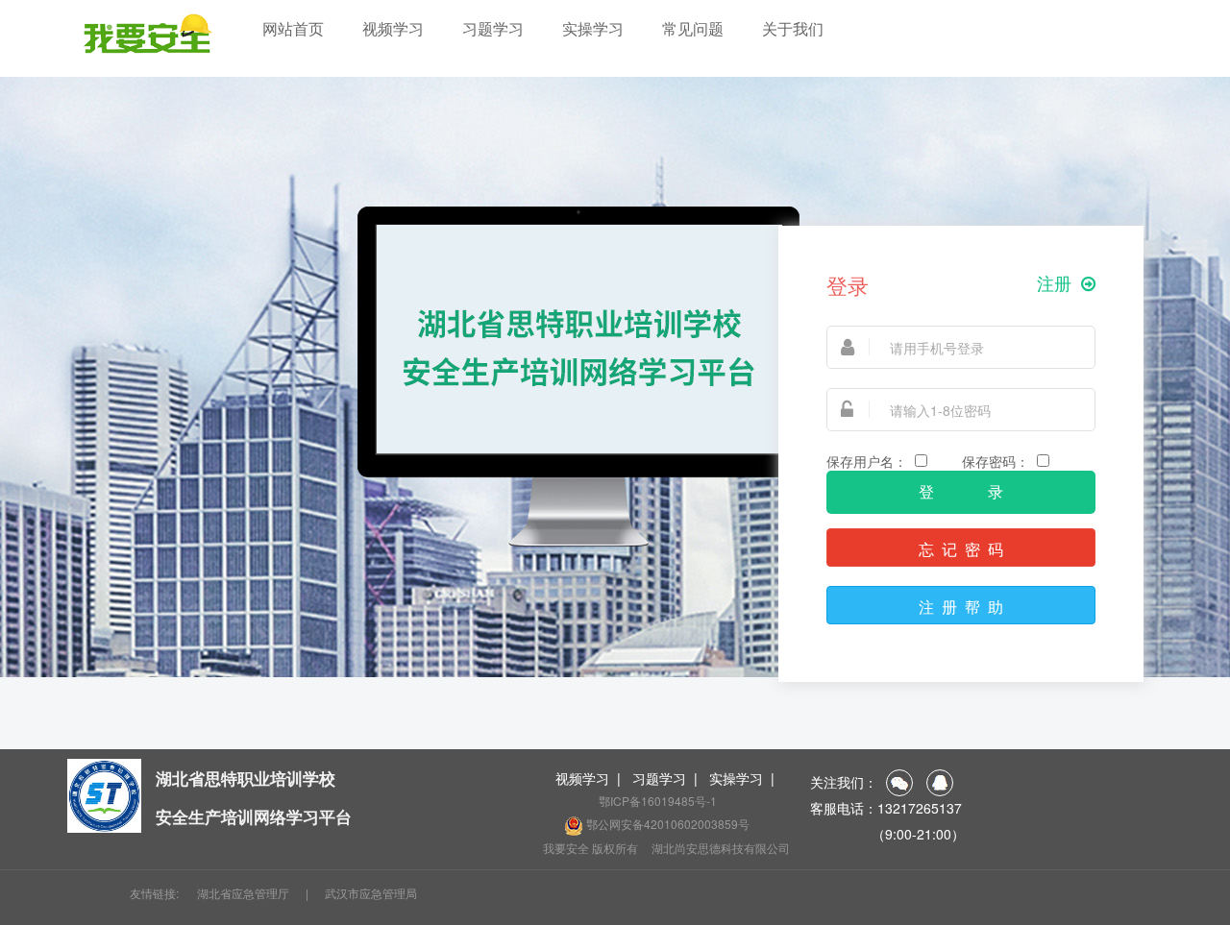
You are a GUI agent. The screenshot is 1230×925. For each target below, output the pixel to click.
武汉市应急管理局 (371, 893)
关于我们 (793, 28)
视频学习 (393, 28)
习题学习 (493, 28)
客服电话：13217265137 (886, 807)
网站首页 (293, 28)
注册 (1054, 283)
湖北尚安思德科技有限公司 (721, 848)
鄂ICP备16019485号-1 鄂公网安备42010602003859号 (666, 812)
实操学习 (593, 28)
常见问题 (693, 28)
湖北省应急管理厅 (243, 893)
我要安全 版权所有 (590, 848)
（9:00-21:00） (887, 833)
